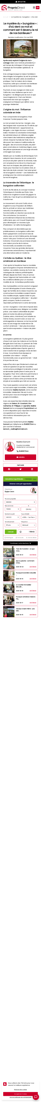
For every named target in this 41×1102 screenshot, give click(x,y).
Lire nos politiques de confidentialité (20, 1097)
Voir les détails (32, 537)
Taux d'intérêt (25, 514)
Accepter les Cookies (20, 1094)
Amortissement (9, 522)
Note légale (9, 537)
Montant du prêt (10, 514)
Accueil (5, 17)
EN (38, 7)
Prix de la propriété (10, 499)
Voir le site (20, 537)
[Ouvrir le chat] (36, 1097)
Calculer (11, 532)
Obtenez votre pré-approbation (20, 484)
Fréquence (24, 522)
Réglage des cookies (20, 1089)
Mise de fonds (9, 506)
